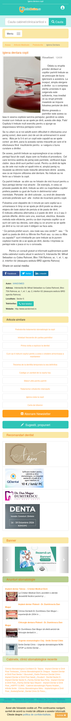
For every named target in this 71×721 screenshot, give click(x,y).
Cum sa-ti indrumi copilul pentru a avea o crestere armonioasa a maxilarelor (35, 355)
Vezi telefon (26, 303)
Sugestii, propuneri (37, 425)
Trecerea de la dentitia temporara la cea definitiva (35, 364)
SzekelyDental (17, 691)
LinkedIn (43, 273)
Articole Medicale (21, 44)
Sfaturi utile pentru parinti (35, 380)
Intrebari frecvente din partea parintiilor (35, 337)
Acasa (8, 44)
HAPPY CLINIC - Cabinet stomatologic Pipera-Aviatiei (35, 685)
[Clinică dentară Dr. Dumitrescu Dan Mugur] (35, 496)
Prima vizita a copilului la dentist (35, 345)
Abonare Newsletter (37, 413)
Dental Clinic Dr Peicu (35, 691)
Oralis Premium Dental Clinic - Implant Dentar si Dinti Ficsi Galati (33, 675)
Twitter (28, 273)
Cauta (58, 21)
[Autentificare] (63, 8)
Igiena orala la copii (35, 396)
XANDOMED (18, 283)
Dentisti (8, 699)
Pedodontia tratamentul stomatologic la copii (35, 329)
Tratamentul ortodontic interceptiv (35, 388)
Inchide (60, 715)
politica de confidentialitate (37, 714)
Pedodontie (38, 44)
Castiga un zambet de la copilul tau (35, 372)
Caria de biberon (35, 405)
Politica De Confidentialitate (51, 699)
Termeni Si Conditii (24, 699)
